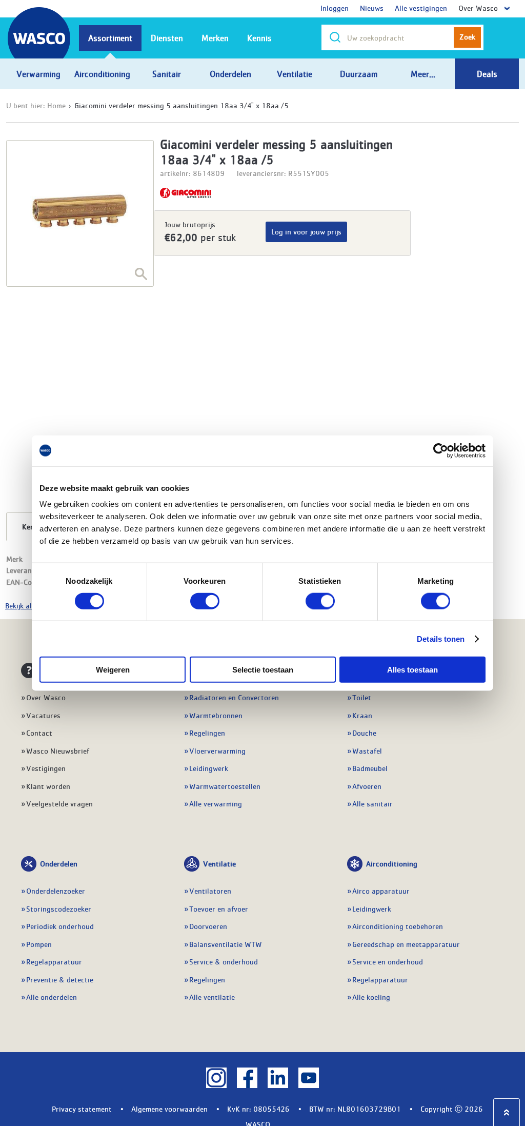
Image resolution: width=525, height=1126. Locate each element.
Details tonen (441, 638)
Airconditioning (391, 863)
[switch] (204, 600)
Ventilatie (219, 863)
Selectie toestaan (262, 669)
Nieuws (371, 7)
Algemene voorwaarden (169, 1108)
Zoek (467, 36)
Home (56, 105)
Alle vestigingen (421, 7)
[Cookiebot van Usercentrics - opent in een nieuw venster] (441, 450)
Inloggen (334, 7)
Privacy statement (82, 1108)
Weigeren (113, 669)
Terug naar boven (506, 1112)
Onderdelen (58, 863)
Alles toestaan (412, 669)
